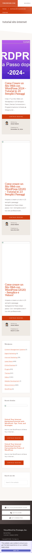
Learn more (5, 547)
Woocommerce (10, 385)
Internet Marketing (11, 357)
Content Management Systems (15, 349)
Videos (7, 377)
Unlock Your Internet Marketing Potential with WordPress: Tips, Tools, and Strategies (15, 422)
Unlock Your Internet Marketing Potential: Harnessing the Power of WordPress (14, 447)
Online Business (10, 365)
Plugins (7, 369)
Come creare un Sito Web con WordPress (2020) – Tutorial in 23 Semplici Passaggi (15, 189)
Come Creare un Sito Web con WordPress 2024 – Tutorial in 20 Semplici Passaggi (15, 88)
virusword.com (8, 3)
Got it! (16, 550)
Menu (28, 3)
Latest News (9, 361)
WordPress (8, 389)
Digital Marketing (10, 353)
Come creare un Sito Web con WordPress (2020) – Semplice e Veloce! (15, 290)
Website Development (12, 381)
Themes (7, 373)
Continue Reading (19, 117)
